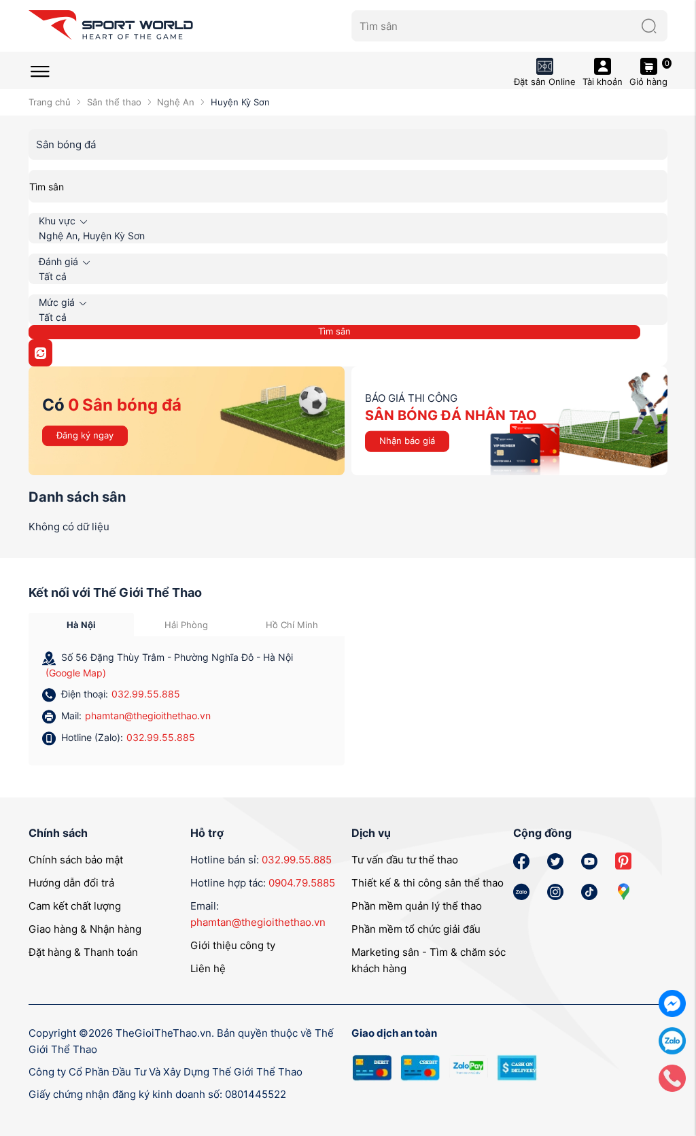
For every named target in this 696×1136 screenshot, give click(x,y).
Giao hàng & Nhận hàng (85, 929)
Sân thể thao (114, 102)
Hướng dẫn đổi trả (71, 882)
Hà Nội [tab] (81, 624)
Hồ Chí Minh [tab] (292, 624)
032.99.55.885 (145, 694)
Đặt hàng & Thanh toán (83, 952)
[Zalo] (672, 1039)
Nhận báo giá (407, 440)
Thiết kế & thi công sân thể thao (427, 882)
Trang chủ (50, 102)
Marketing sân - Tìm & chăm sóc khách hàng (428, 960)
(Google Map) (76, 672)
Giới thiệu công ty (232, 945)
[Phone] (672, 1077)
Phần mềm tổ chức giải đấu (416, 929)
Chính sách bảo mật (76, 859)
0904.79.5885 (301, 882)
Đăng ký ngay (85, 435)
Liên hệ (208, 968)
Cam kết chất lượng (75, 905)
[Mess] (672, 1002)
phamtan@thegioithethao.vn (148, 715)
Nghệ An (175, 102)
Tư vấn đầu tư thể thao (404, 859)
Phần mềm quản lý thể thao (416, 905)
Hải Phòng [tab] (186, 624)
